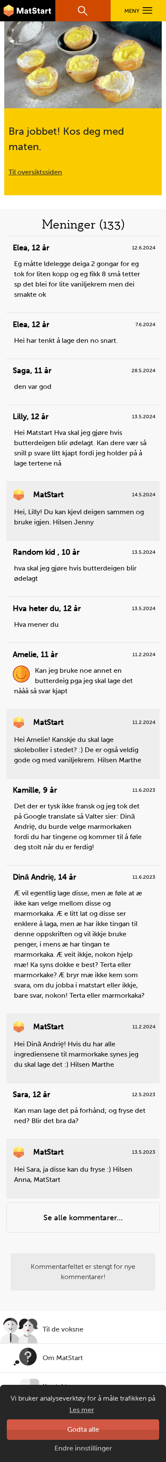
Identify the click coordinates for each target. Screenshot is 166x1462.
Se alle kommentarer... (83, 1217)
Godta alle (83, 1429)
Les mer (81, 1410)
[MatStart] (27, 10)
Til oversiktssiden (35, 172)
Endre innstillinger (83, 1448)
